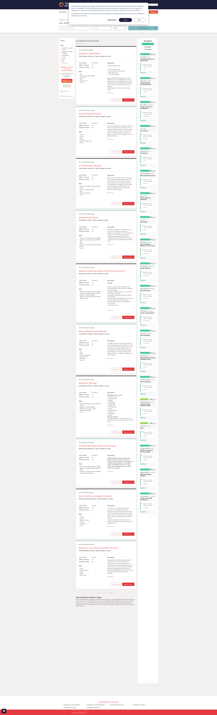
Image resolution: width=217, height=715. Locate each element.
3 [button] (101, 593)
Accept (125, 20)
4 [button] (103, 593)
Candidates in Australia (93, 708)
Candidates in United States (71, 705)
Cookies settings (111, 20)
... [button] (108, 593)
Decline (139, 20)
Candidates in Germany (117, 705)
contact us (118, 604)
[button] (114, 593)
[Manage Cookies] (4, 711)
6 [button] (106, 593)
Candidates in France (139, 705)
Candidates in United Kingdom (96, 705)
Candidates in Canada (69, 708)
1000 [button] (111, 593)
